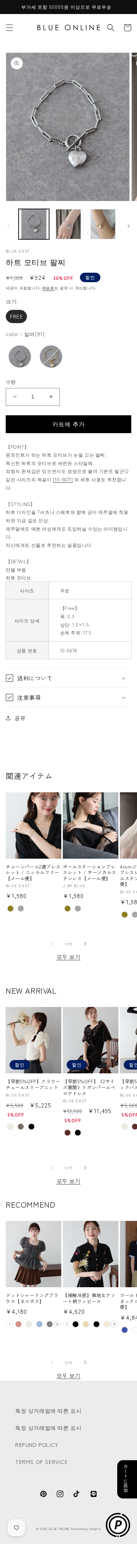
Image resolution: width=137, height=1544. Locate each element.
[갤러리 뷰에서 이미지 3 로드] (103, 224)
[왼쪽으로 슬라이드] (8, 226)
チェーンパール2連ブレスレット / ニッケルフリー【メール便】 (33, 872)
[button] (9, 27)
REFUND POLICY (37, 1444)
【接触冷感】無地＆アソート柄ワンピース (89, 1298)
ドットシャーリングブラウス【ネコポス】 (32, 1298)
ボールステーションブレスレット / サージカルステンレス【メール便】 (89, 872)
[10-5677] (63, 479)
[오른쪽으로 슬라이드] (128, 226)
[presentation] (57, 1324)
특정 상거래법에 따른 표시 (48, 1410)
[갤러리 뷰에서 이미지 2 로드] (68, 224)
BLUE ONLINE (59, 1528)
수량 (11, 381)
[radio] (16, 316)
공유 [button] (19, 717)
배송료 (48, 288)
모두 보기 (69, 956)
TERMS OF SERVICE (41, 1461)
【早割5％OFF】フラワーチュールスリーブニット (33, 1084)
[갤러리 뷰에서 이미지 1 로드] (34, 224)
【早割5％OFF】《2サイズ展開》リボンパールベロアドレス (89, 1087)
